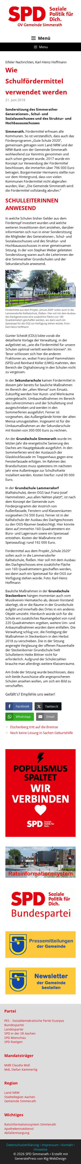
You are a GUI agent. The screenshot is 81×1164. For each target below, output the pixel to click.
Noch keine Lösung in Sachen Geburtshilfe (41, 733)
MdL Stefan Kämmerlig (20, 1069)
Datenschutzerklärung (22, 1145)
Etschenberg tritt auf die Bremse (34, 727)
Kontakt (67, 1145)
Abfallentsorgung (16, 1133)
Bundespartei (14, 1025)
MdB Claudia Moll (17, 1065)
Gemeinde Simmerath (20, 1101)
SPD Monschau (15, 1038)
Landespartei (13, 1029)
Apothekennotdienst (19, 1129)
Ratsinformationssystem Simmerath (30, 1124)
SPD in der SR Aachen (20, 1033)
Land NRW (11, 1093)
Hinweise (40, 1149)
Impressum (50, 1145)
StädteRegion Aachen (19, 1097)
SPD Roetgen (13, 1042)
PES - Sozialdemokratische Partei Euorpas (34, 1021)
